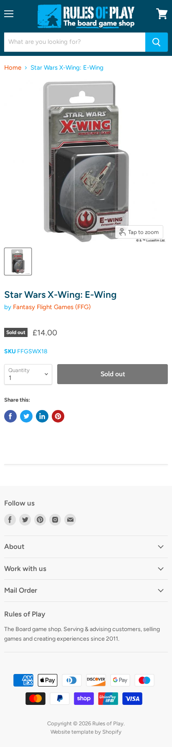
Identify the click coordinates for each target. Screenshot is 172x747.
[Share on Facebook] (10, 416)
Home (12, 67)
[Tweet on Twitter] (26, 416)
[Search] (156, 42)
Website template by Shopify (86, 732)
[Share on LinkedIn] (42, 416)
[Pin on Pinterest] (58, 416)
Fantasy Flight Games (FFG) (52, 307)
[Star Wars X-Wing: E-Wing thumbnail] (18, 261)
